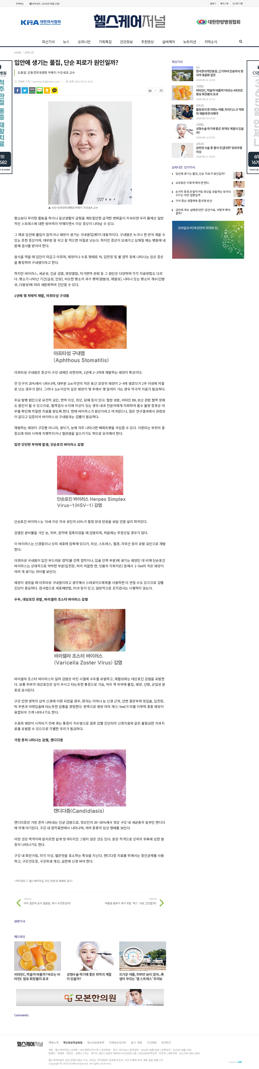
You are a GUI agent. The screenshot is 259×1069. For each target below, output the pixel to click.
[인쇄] (150, 90)
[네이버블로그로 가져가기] (39, 90)
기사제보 (151, 1042)
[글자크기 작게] (155, 90)
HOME (17, 52)
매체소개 (53, 1042)
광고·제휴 (136, 1042)
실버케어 (168, 41)
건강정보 (126, 41)
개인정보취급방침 (72, 1042)
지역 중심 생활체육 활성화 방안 (194, 201)
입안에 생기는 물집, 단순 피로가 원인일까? (200, 174)
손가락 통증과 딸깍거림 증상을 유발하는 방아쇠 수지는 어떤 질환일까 (203, 193)
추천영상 (147, 41)
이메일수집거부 (117, 1042)
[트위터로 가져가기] (25, 90)
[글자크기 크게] (161, 90)
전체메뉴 (20, 3)
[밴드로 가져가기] (32, 90)
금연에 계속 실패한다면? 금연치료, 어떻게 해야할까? (203, 211)
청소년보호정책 (95, 1042)
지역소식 (210, 41)
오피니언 (84, 41)
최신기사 (48, 41)
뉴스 (66, 41)
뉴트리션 (189, 41)
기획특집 (105, 41)
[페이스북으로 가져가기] (17, 90)
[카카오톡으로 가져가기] (54, 90)
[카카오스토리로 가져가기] (47, 90)
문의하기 (166, 1042)
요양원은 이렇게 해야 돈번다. (193, 183)
